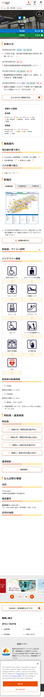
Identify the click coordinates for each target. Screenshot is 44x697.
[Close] (37, 663)
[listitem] (21, 157)
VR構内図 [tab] (35, 186)
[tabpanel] (22, 208)
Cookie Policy (20, 674)
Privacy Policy (17, 676)
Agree (20, 684)
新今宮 (37, 31)
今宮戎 (37, 35)
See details (20, 689)
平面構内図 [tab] (22, 186)
